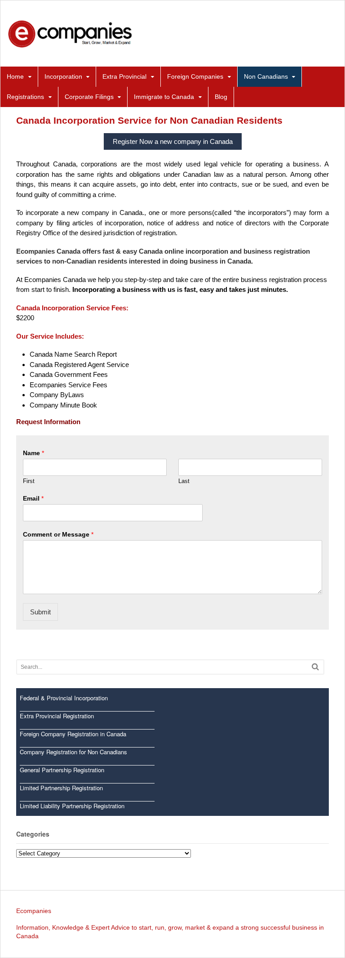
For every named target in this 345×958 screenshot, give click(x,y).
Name (33, 453)
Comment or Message (58, 534)
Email (33, 498)
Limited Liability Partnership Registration (72, 805)
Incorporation (63, 76)
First (29, 481)
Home (15, 76)
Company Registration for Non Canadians (73, 752)
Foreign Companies (195, 76)
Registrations (25, 96)
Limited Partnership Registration (61, 787)
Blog (221, 96)
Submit (40, 612)
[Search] (315, 666)
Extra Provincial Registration (57, 716)
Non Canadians (266, 76)
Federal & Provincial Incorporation (64, 698)
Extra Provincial (124, 76)
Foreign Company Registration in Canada (73, 734)
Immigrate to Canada (164, 96)
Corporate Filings (89, 96)
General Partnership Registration (62, 770)
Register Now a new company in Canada (173, 141)
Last (184, 481)
